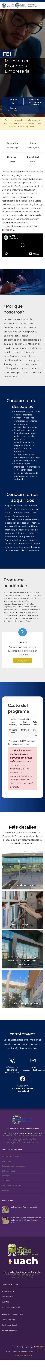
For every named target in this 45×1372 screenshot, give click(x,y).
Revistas (5, 1190)
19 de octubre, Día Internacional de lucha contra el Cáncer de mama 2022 (26, 1220)
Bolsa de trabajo (9, 1171)
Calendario (6, 1181)
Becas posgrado (22, 924)
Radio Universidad (10, 1330)
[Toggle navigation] (42, 5)
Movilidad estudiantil (11, 1307)
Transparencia (8, 1291)
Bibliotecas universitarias (13, 1314)
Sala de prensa (8, 1297)
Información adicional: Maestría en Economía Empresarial (22, 960)
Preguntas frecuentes (11, 1185)
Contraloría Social (9, 1325)
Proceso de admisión (22, 885)
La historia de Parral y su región (24, 1207)
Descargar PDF (22, 660)
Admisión (6, 1176)
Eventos (5, 1302)
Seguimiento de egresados (13, 1166)
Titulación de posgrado (22, 1003)
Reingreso (6, 1161)
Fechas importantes (10, 1156)
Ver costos (12, 111)
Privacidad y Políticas (23, 1355)
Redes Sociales (8, 1320)
